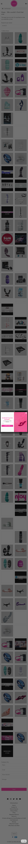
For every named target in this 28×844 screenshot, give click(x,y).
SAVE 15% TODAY (7, 425)
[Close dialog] (26, 413)
